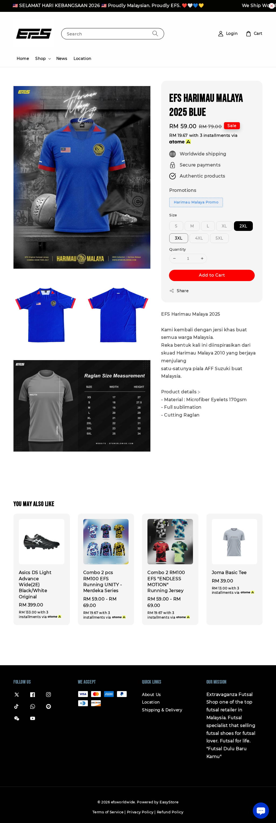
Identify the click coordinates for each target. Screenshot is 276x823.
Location (82, 58)
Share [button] (182, 290)
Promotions (182, 190)
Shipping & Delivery (162, 710)
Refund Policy (170, 812)
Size (173, 215)
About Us (151, 694)
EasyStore (169, 802)
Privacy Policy (140, 812)
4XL (199, 238)
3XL (178, 238)
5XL (219, 238)
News (61, 58)
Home (23, 58)
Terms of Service (107, 812)
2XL (243, 226)
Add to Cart (212, 275)
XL (224, 226)
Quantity (177, 249)
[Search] (155, 33)
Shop (40, 58)
